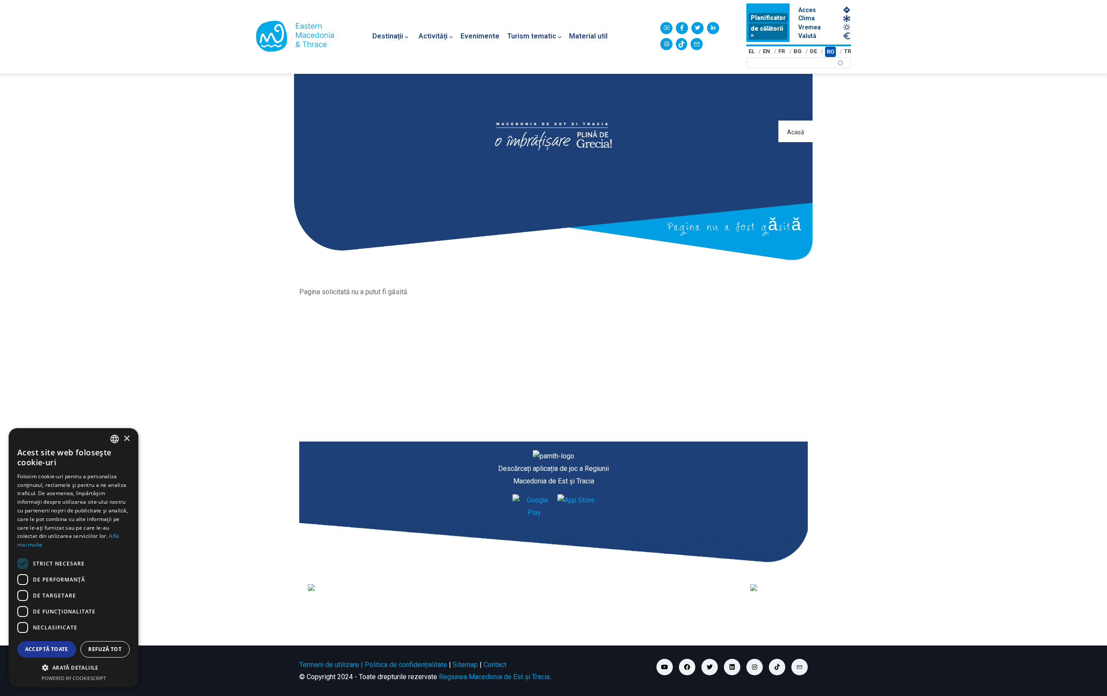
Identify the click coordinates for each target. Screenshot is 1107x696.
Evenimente (480, 36)
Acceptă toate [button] (46, 649)
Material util (588, 36)
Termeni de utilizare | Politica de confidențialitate (373, 665)
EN (766, 51)
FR (781, 51)
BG (797, 51)
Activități (433, 36)
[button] (73, 668)
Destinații (387, 36)
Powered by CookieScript (74, 678)
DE (813, 51)
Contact (494, 665)
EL (752, 51)
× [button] (126, 438)
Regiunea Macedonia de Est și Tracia (494, 677)
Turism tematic (531, 36)
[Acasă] (295, 36)
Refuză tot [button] (105, 649)
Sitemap (465, 665)
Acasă (795, 132)
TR (847, 51)
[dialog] (73, 557)
